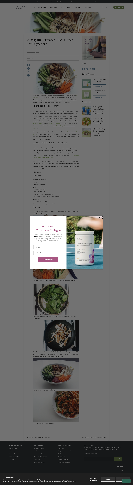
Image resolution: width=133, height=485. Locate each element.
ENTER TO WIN (48, 259)
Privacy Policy (72, 482)
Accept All (108, 479)
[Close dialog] (101, 217)
